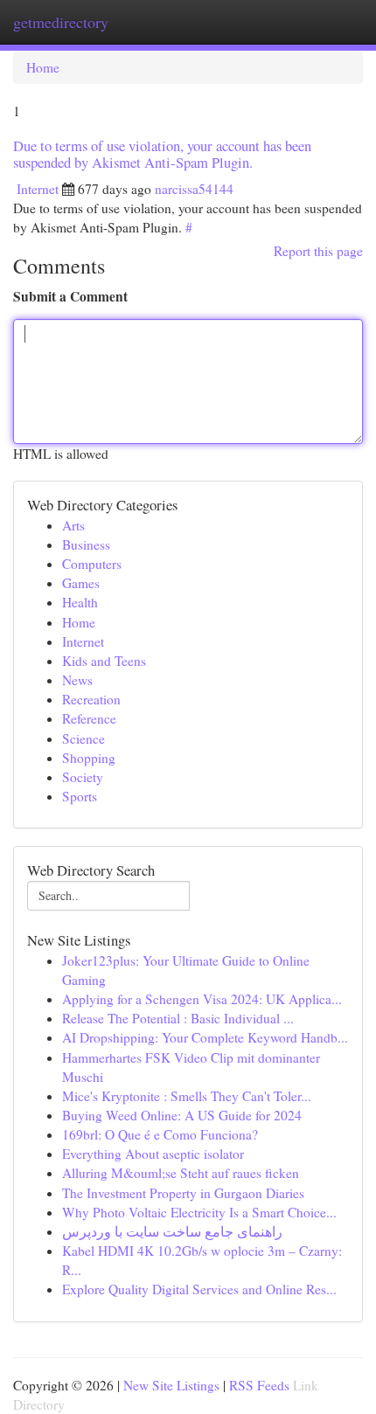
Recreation (91, 699)
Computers (92, 563)
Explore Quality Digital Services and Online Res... (199, 1289)
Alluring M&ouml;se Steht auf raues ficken (180, 1173)
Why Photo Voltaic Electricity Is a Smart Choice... (199, 1212)
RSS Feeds (259, 1385)
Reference (89, 718)
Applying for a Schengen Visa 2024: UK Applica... (202, 999)
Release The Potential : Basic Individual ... (178, 1018)
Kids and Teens (104, 660)
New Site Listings (171, 1385)
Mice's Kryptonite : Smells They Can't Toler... (186, 1096)
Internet (38, 189)
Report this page (318, 251)
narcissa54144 (194, 189)
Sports (79, 796)
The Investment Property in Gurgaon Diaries (183, 1193)
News (77, 680)
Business (86, 544)
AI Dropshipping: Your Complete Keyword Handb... (205, 1037)
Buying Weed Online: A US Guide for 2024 (182, 1115)
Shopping (88, 757)
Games (81, 583)
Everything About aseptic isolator (153, 1153)
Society (82, 777)
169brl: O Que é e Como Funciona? (160, 1134)
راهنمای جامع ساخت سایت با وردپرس (172, 1231)
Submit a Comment (70, 296)
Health (80, 602)
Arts (73, 525)
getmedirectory (60, 21)
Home (42, 67)
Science (83, 738)
